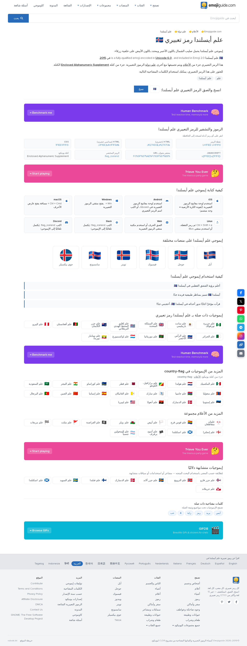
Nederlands (162, 563)
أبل (119, 583)
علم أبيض (155, 422)
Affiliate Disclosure (32, 599)
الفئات (139, 5)
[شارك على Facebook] (240, 292)
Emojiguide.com (213, 31)
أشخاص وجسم (192, 583)
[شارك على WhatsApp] (240, 318)
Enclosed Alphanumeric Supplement (48, 156)
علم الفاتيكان (125, 393)
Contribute (37, 583)
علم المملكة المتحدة (154, 325)
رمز (199, 513)
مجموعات (104, 5)
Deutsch (205, 563)
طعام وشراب (193, 620)
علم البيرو (41, 324)
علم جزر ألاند (153, 480)
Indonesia (54, 563)
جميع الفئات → (153, 625)
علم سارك (155, 393)
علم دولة (182, 31)
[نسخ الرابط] (240, 344)
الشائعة (67, 5)
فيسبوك (117, 593)
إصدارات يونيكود (73, 599)
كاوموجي (38, 5)
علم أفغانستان (67, 324)
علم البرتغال (39, 393)
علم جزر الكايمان (99, 325)
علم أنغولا (155, 402)
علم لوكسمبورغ (123, 336)
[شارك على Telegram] (240, 327)
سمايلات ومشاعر (151, 609)
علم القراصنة (96, 422)
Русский (129, 563)
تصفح (154, 5)
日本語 (101, 563)
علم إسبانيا (98, 393)
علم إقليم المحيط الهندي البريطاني (124, 326)
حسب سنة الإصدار (72, 593)
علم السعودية (39, 383)
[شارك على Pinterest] (240, 310)
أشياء (197, 593)
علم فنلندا (98, 480)
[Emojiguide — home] (218, 5)
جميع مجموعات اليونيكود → (186, 625)
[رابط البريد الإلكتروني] (240, 353)
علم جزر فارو (210, 480)
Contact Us (36, 609)
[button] (199, 143)
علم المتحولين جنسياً (124, 433)
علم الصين (69, 393)
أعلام (197, 588)
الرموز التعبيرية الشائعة (70, 604)
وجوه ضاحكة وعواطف (188, 609)
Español (219, 563)
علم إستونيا (212, 402)
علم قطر (127, 383)
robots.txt (12, 640)
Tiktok (118, 620)
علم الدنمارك (182, 402)
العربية (77, 563)
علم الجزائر (212, 336)
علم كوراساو (97, 383)
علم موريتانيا (154, 336)
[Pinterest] (222, 602)
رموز (197, 599)
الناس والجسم (153, 583)
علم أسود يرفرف (155, 433)
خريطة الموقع (26, 640)
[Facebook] (236, 602)
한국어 (89, 563)
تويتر (118, 604)
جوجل (118, 588)
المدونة (54, 5)
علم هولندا (183, 383)
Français (191, 563)
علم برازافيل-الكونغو (153, 384)
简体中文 (115, 563)
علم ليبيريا (126, 402)
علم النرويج (183, 480)
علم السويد (69, 480)
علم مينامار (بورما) (97, 337)
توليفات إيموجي (74, 583)
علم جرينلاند (211, 489)
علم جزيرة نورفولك (212, 325)
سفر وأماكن (193, 604)
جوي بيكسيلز (114, 614)
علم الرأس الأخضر (183, 337)
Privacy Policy (35, 593)
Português (145, 563)
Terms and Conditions (30, 588)
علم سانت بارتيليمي (183, 325)
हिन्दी (67, 563)
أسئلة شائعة (21, 5)
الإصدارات (84, 5)
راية (189, 513)
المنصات (123, 5)
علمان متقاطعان (213, 423)
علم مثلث (69, 422)
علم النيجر (69, 383)
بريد (208, 513)
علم (219, 78)
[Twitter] (229, 602)
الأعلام (195, 31)
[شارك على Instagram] (240, 336)
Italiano (177, 563)
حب (172, 513)
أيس (218, 513)
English (233, 563)
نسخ (141, 89)
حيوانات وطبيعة (192, 614)
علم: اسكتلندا (182, 432)
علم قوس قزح (181, 422)
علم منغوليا (212, 393)
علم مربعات (39, 422)
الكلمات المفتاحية (73, 588)
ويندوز (118, 599)
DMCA (39, 604)
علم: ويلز (127, 422)
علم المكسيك (211, 383)
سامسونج (116, 609)
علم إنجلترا (212, 432)
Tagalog (39, 563)
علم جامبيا (183, 393)
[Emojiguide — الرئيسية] (236, 580)
